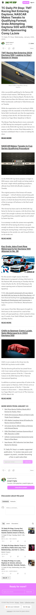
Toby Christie (13, 539)
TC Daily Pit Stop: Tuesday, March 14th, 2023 (13, 536)
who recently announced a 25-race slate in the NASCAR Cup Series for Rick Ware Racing (17, 294)
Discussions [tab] (15, 523)
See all (5, 578)
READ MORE (6, 138)
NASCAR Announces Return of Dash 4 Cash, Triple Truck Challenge (19, 416)
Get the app (26, 607)
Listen (32, 43)
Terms (22, 602)
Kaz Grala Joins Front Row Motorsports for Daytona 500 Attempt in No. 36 (16, 248)
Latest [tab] (8, 523)
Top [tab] (3, 523)
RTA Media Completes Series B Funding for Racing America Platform (19, 421)
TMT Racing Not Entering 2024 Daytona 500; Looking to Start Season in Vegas (16, 55)
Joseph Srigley (10, 42)
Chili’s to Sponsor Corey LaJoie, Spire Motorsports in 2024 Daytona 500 (17, 333)
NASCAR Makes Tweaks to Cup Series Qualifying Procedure (16, 147)
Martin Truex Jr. (5, 552)
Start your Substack (13, 607)
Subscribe (26, 2)
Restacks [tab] (12, 501)
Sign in (32, 2)
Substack (9, 611)
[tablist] (9, 501)
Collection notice (29, 602)
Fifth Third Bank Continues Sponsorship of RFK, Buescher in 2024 (19, 432)
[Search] (33, 523)
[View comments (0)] (9, 48)
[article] (18, 534)
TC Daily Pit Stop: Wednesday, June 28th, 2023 (13, 568)
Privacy (17, 602)
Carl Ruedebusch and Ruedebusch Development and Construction (17, 299)
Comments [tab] (5, 501)
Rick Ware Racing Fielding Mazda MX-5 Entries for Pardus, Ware (18, 410)
